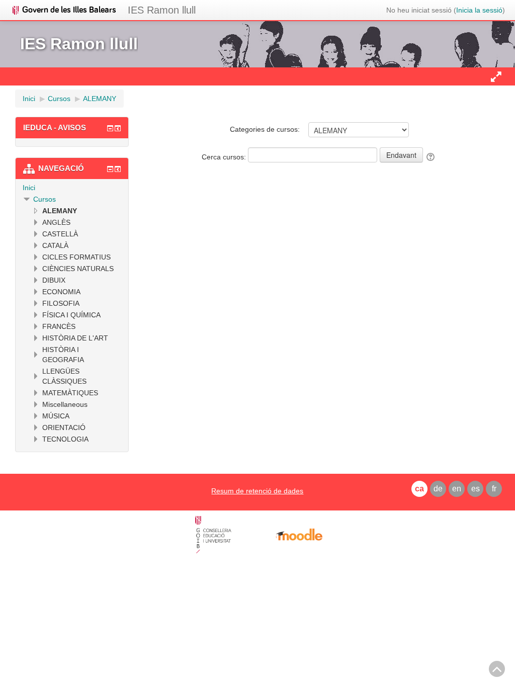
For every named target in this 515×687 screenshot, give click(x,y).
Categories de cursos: (265, 129)
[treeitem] (72, 188)
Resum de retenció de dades (257, 491)
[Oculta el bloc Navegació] (110, 169)
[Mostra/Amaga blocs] (496, 76)
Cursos (44, 199)
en (456, 488)
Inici (29, 188)
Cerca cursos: (225, 157)
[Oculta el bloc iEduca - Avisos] (110, 128)
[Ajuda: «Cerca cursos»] (431, 157)
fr (494, 488)
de (438, 488)
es (475, 488)
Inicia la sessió (479, 10)
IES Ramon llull (162, 10)
